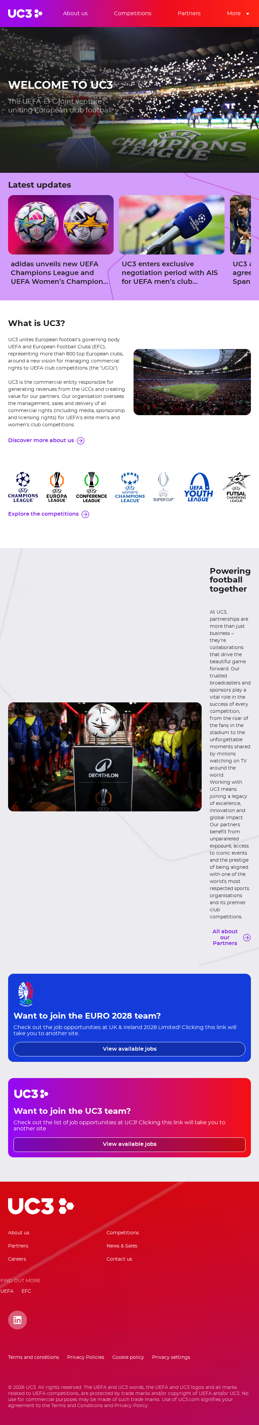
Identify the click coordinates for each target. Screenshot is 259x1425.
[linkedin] (17, 1328)
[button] (236, 13)
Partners (18, 1246)
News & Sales (122, 1246)
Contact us (119, 1259)
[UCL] (23, 486)
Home (25, 13)
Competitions (123, 1233)
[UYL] (198, 486)
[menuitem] (80, 13)
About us (18, 1233)
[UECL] (91, 486)
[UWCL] (130, 486)
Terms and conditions (33, 1357)
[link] (75, 13)
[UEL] (57, 486)
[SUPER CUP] (164, 486)
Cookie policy (128, 1357)
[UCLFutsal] (236, 486)
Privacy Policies (85, 1357)
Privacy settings (171, 1357)
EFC (26, 1291)
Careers (17, 1259)
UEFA (6, 1291)
